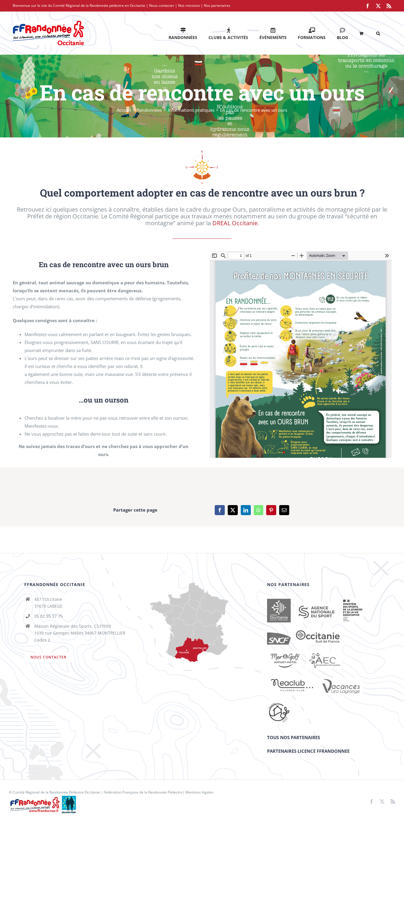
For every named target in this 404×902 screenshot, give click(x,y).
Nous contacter (161, 5)
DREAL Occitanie (235, 223)
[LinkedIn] (245, 510)
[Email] (284, 510)
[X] (232, 510)
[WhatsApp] (258, 510)
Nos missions (189, 5)
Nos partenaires (217, 5)
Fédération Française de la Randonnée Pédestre (143, 792)
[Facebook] (219, 510)
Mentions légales (199, 792)
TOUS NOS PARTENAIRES (293, 737)
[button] (378, 33)
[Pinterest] (271, 510)
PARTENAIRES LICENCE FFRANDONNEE (308, 751)
